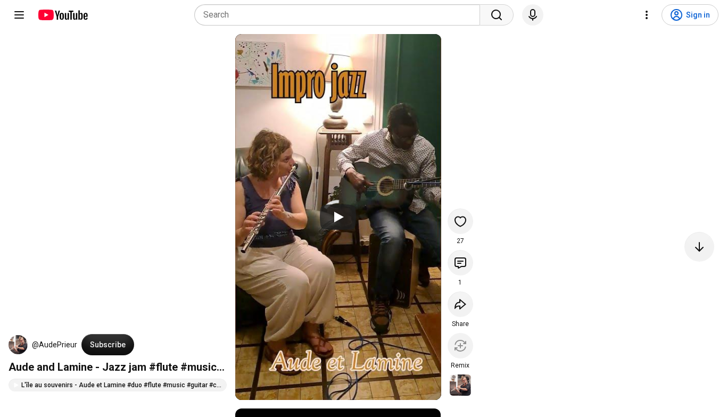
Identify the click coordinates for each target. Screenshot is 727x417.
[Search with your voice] (532, 15)
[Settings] (646, 15)
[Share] (460, 304)
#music (198, 367)
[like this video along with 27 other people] (460, 221)
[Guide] (19, 15)
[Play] (338, 217)
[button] (18, 344)
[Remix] (460, 345)
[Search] (497, 15)
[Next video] (699, 247)
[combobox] (340, 15)
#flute (163, 367)
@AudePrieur (54, 344)
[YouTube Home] (62, 15)
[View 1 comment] (460, 263)
